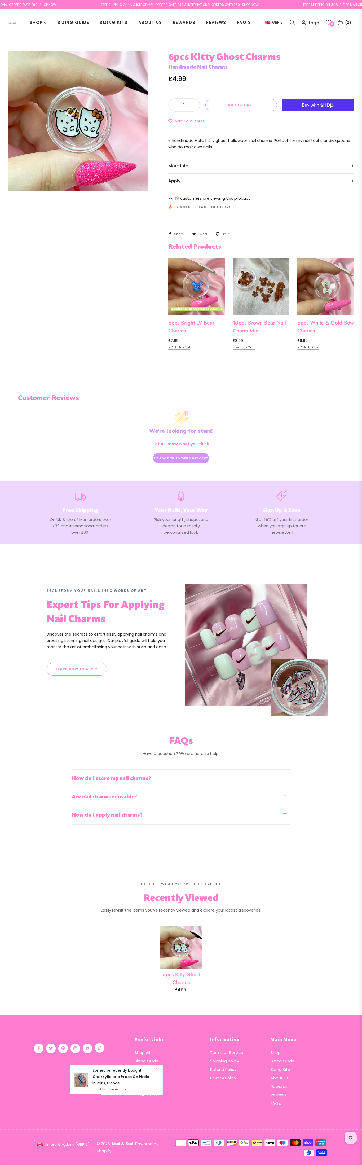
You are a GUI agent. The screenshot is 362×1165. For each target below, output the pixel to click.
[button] (292, 22)
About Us (280, 1078)
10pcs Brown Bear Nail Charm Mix (259, 327)
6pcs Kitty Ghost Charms (181, 978)
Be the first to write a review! (181, 458)
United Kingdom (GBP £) (67, 1144)
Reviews (278, 1095)
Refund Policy (223, 1069)
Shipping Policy (224, 1061)
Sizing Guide (146, 1061)
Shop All (142, 1052)
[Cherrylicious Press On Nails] (81, 1080)
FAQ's (276, 1103)
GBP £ (277, 22)
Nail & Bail (122, 1143)
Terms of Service (226, 1052)
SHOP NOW (24, 4)
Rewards (279, 1086)
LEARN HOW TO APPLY (77, 669)
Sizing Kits (280, 1069)
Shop (276, 1052)
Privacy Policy (223, 1078)
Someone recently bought (117, 1070)
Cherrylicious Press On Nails (120, 1076)
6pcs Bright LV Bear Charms (191, 327)
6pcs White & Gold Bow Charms (325, 327)
